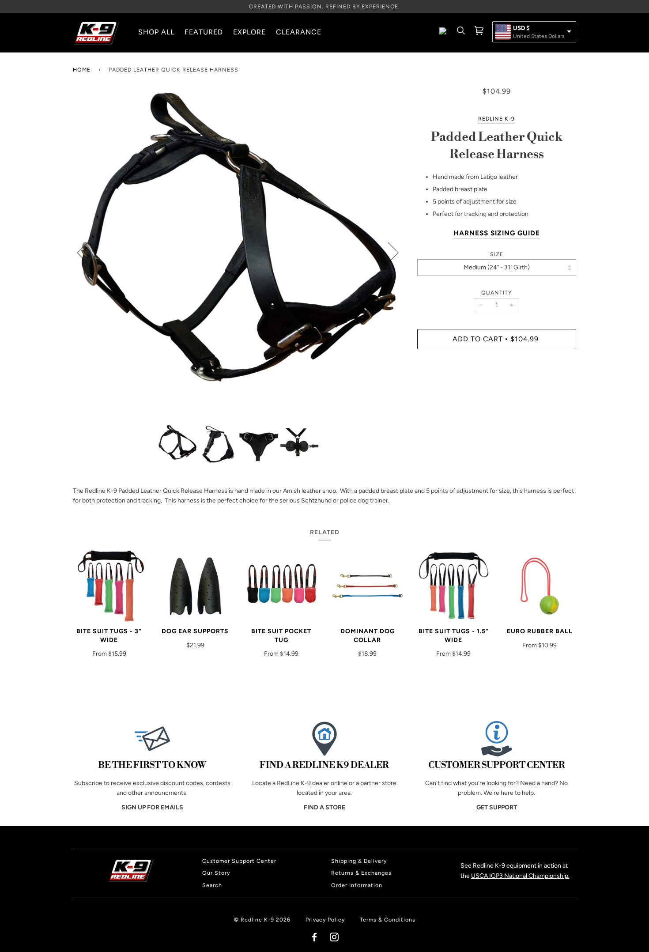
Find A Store (324, 807)
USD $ (521, 28)
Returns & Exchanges (361, 872)
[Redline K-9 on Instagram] (334, 938)
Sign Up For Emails (152, 807)
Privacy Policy (325, 919)
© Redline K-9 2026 (262, 919)
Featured (204, 32)
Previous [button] (88, 252)
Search (212, 885)
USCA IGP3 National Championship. (520, 876)
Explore (249, 32)
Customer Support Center (239, 861)
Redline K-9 (496, 118)
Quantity (496, 292)
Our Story (216, 872)
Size (496, 254)
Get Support (496, 807)
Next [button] (388, 252)
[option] (238, 252)
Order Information (356, 885)
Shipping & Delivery (359, 861)
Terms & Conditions (387, 919)
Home (82, 69)
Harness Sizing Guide (496, 233)
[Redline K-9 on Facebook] (314, 938)
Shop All (156, 32)
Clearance (298, 32)
